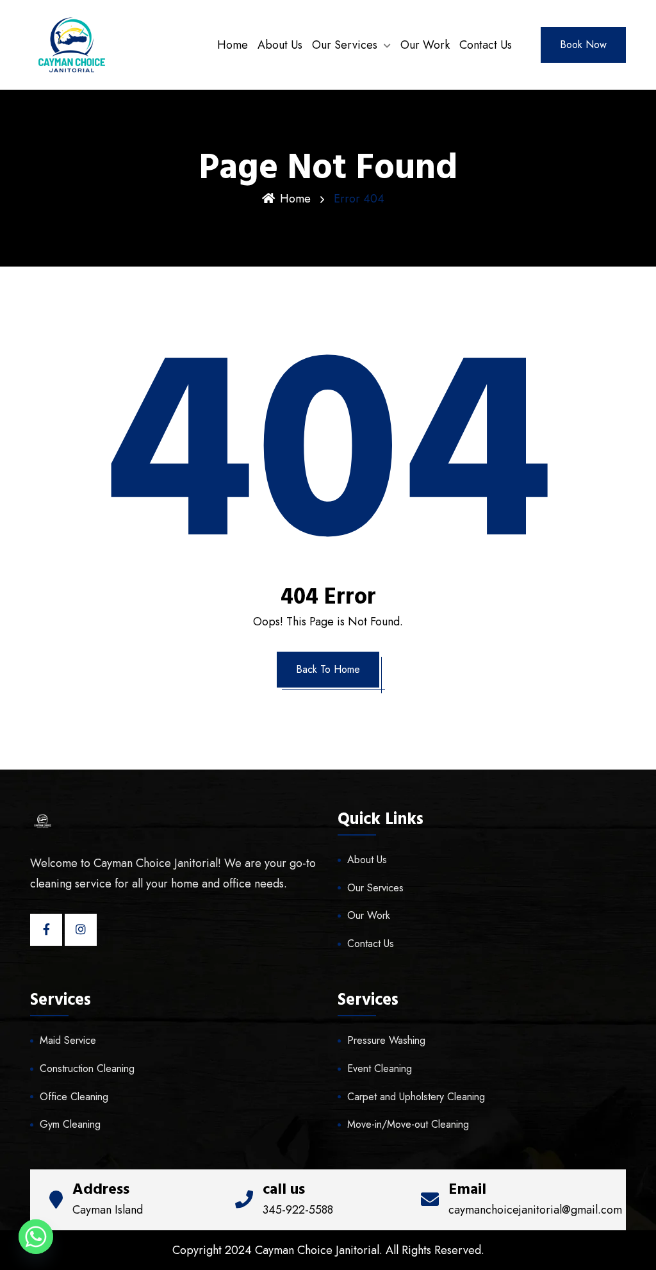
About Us (280, 45)
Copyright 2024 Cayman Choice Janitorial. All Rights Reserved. (328, 1250)
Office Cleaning (74, 1096)
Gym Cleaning (70, 1124)
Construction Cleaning (87, 1068)
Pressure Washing (386, 1040)
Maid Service (68, 1040)
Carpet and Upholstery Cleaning (416, 1096)
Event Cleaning (379, 1068)
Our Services (344, 45)
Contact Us (485, 45)
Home (232, 45)
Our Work (425, 45)
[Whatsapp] (36, 1236)
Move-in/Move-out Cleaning (408, 1124)
